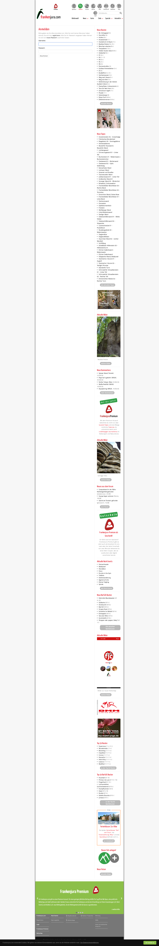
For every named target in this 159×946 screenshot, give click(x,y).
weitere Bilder (105, 363)
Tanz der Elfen (103, 616)
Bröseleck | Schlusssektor (107, 183)
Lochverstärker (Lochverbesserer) (103, 785)
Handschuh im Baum (105, 42)
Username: (42, 40)
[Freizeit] (86, 6)
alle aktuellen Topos (107, 285)
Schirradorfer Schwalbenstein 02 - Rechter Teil (107, 275)
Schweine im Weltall (105, 611)
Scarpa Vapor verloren (106, 496)
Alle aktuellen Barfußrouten (110, 627)
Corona (101, 755)
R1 (100, 55)
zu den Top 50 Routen (108, 768)
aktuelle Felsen (106, 874)
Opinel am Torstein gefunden (108, 500)
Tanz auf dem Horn (105, 88)
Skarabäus (102, 569)
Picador (101, 93)
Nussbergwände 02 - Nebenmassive (104, 231)
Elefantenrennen (104, 99)
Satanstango (103, 95)
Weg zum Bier (103, 79)
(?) (99, 71)
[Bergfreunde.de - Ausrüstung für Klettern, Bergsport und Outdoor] (108, 128)
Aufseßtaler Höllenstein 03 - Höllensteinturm (107, 246)
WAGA (114, 377)
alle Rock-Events (106, 588)
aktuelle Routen (106, 103)
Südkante (102, 602)
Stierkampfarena (104, 143)
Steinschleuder (104, 564)
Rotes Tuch (102, 97)
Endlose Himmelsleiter (106, 68)
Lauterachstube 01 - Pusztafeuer (104, 226)
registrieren (56, 35)
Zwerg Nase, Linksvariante (107, 86)
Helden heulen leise (105, 51)
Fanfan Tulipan (103, 382)
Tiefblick (101, 575)
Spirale (101, 584)
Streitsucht (102, 605)
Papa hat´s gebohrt (105, 377)
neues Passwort (51, 37)
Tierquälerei (103, 48)
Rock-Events (54, 916)
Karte (92, 18)
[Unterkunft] (106, 6)
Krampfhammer (104, 789)
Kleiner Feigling (104, 582)
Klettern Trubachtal (87, 916)
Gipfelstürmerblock (105, 205)
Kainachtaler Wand (105, 168)
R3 (100, 59)
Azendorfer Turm (104, 268)
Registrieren (40, 920)
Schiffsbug (102, 243)
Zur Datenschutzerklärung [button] (89, 942)
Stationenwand (104, 201)
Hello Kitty (102, 759)
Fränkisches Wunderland (107, 139)
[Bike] (99, 6)
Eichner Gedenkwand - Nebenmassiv (105, 251)
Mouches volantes (105, 46)
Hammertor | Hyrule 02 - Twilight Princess (106, 264)
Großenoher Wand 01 (106, 179)
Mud (110, 382)
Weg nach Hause (104, 77)
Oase (100, 791)
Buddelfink (102, 73)
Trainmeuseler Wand (105, 174)
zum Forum (104, 507)
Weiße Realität (104, 384)
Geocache (102, 757)
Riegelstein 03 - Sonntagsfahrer (109, 141)
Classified (102, 753)
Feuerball (102, 778)
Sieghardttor (103, 234)
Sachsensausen (104, 75)
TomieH (111, 373)
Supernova (102, 746)
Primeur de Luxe (104, 780)
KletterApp (39, 933)
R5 (100, 64)
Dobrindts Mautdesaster (107, 598)
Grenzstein (102, 203)
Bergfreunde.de (72, 916)
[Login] (95, 14)
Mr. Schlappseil (104, 33)
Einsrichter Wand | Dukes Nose (109, 194)
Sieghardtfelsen (104, 236)
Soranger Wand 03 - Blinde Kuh (109, 181)
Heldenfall (102, 53)
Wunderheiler (103, 748)
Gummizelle (102, 618)
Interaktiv (118, 18)
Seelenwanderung (105, 578)
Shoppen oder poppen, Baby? (108, 620)
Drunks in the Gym (105, 573)
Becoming (102, 750)
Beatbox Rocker (104, 44)
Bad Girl (101, 607)
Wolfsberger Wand (105, 210)
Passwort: (42, 48)
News (84, 18)
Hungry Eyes (103, 609)
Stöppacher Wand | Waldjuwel (108, 256)
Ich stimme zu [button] (150, 942)
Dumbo (101, 793)
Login (38, 924)
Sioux (100, 571)
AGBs (96, 920)
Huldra (101, 37)
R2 (100, 57)
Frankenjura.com (41, 916)
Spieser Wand (103, 373)
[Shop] (119, 6)
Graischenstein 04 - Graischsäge (109, 137)
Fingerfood (102, 782)
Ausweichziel (103, 40)
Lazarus (101, 762)
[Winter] (93, 6)
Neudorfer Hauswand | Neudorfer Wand (105, 147)
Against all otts (104, 580)
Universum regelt (104, 90)
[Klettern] (80, 6)
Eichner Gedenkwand (106, 254)
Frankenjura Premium (42, 929)
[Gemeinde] (112, 6)
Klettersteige (71, 920)
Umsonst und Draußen (106, 172)
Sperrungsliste (55, 920)
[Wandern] (74, 6)
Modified (101, 764)
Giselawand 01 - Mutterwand (108, 161)
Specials (107, 18)
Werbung (97, 916)
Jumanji (101, 797)
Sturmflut (102, 35)
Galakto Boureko (104, 795)
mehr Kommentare (107, 393)
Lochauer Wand (104, 170)
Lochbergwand (103, 150)
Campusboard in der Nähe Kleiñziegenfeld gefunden (106, 490)
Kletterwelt (75, 18)
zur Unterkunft (109, 841)
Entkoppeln (102, 613)
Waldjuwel (102, 566)
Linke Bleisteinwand (105, 212)
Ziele (99, 18)
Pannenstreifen (104, 66)
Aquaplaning (103, 389)
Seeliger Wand (103, 214)
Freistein (102, 208)
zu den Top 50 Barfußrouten (110, 803)
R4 (100, 62)
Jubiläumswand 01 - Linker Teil (109, 177)
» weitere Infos (116, 909)
